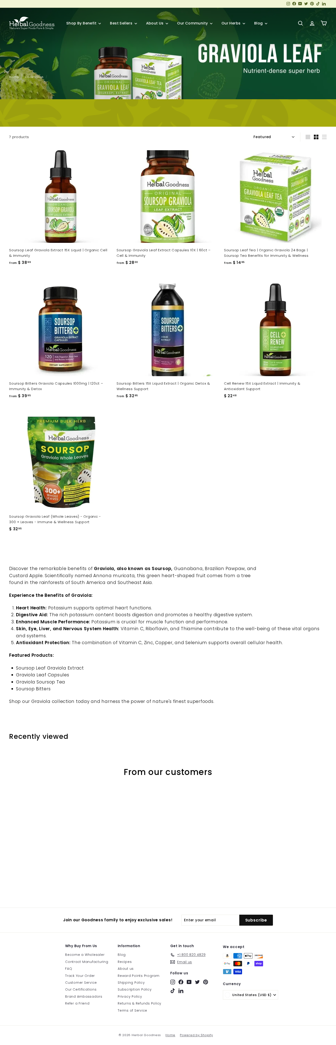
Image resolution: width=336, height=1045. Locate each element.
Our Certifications (81, 989)
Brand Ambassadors (83, 996)
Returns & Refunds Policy (139, 1003)
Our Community (193, 23)
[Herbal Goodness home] (32, 23)
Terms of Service (132, 1010)
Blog (259, 23)
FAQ (68, 968)
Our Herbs (231, 23)
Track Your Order (80, 975)
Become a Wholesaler (84, 954)
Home (14, 77)
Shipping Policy (131, 982)
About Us (155, 23)
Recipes (125, 961)
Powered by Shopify (196, 1035)
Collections (34, 77)
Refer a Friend (77, 1003)
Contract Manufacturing (86, 961)
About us (126, 968)
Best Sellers (121, 23)
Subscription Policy (135, 989)
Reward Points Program (139, 975)
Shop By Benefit (81, 23)
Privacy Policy (130, 996)
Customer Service (81, 982)
